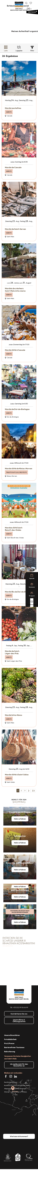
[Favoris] (31, 3)
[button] (26, 3)
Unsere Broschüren (12, 1035)
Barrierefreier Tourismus (14, 1047)
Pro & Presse (9, 1043)
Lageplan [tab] (19, 51)
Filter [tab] (32, 51)
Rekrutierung (9, 1051)
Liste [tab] (6, 51)
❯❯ (33, 790)
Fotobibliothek (10, 1039)
